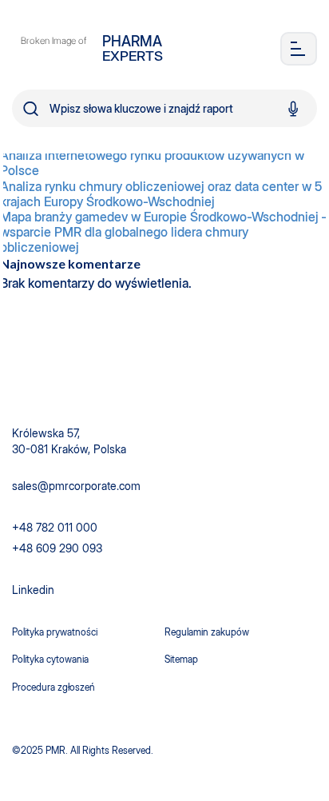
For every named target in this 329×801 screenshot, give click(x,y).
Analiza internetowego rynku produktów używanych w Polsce (152, 163)
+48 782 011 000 (54, 527)
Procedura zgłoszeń (53, 687)
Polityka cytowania (50, 659)
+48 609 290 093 (57, 548)
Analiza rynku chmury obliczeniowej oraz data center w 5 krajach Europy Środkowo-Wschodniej (161, 194)
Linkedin (33, 589)
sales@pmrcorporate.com (76, 485)
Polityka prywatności (54, 632)
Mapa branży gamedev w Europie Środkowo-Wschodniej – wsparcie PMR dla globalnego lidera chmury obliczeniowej (164, 232)
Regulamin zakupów (206, 632)
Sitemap (181, 659)
